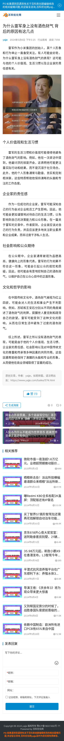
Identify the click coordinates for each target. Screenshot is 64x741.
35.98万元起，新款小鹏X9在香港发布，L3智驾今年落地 (42, 553)
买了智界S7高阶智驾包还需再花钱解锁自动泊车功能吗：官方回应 (42, 516)
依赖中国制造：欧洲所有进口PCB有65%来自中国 (42, 627)
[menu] (58, 15)
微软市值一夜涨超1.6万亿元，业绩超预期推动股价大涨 (42, 461)
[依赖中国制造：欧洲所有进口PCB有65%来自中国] (12, 629)
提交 (32, 706)
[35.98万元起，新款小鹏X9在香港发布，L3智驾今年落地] (12, 555)
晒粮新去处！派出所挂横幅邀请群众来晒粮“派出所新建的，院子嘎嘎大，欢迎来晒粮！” (42, 480)
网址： (11, 690)
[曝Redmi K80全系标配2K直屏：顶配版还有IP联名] (12, 500)
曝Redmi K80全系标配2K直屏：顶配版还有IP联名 (42, 498)
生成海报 (13, 405)
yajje (5, 39)
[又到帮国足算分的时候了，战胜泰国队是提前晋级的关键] (12, 610)
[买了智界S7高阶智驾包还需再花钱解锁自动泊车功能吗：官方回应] (12, 518)
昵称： (11, 672)
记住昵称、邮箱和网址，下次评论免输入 (29, 697)
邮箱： (11, 681)
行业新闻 (42, 39)
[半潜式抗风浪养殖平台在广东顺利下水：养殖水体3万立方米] (12, 574)
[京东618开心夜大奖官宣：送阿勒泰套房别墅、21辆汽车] (12, 537)
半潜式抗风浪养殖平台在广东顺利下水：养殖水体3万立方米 (42, 572)
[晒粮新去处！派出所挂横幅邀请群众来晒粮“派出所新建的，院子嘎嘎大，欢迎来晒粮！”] (12, 482)
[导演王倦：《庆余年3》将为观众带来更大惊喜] (12, 592)
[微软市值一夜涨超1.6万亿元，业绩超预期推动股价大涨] (12, 463)
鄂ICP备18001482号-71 (48, 726)
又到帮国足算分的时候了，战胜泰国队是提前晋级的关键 (42, 608)
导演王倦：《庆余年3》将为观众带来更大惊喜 (42, 590)
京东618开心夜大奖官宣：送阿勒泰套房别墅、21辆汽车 (42, 535)
